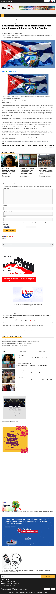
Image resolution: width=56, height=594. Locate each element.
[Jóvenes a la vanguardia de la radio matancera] (8, 387)
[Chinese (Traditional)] (3, 236)
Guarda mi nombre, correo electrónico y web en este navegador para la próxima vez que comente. (28, 222)
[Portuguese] (9, 236)
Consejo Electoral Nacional (27, 141)
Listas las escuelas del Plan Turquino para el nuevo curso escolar (26, 172)
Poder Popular (14, 23)
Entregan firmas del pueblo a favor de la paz (11, 345)
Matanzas (32, 168)
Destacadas (4, 23)
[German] (7, 236)
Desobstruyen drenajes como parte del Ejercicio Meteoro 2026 (16, 341)
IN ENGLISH (8, 588)
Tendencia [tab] (42, 351)
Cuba (35, 141)
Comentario (6, 188)
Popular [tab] (23, 351)
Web (4, 216)
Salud (8, 168)
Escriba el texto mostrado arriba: (18, 227)
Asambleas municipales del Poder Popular (13, 141)
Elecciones (9, 23)
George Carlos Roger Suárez (45, 176)
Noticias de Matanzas (26, 377)
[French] (6, 236)
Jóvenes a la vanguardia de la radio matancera (27, 388)
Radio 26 (33, 592)
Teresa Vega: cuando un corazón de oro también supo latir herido (9, 172)
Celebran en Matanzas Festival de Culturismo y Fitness (46, 172)
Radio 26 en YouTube (12, 336)
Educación (28, 168)
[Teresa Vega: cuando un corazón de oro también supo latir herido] (9, 160)
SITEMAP (25, 589)
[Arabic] (2, 236)
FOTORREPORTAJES (17, 589)
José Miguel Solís (6, 176)
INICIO (2, 588)
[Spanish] (12, 236)
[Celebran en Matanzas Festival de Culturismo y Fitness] (46, 160)
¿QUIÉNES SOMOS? (6, 589)
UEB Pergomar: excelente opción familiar (11, 339)
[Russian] (11, 236)
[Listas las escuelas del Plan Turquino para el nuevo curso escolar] (28, 160)
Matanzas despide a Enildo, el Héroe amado (13, 144)
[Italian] (8, 236)
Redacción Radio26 (18, 33)
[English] (4, 236)
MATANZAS (15, 588)
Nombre (5, 205)
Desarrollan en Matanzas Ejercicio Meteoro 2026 (12, 343)
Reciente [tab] (6, 351)
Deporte (40, 168)
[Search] (54, 15)
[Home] (2, 15)
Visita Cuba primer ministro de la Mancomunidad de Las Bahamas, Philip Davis (41, 145)
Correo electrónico (7, 211)
